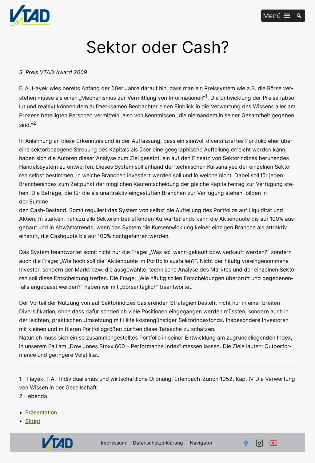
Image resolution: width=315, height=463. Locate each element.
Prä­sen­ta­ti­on (41, 412)
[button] (272, 16)
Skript (32, 421)
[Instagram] (259, 443)
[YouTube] (274, 443)
